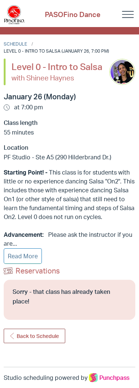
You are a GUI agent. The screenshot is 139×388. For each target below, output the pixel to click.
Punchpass (114, 377)
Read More (23, 256)
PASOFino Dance (72, 14)
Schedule (15, 44)
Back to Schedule (38, 336)
